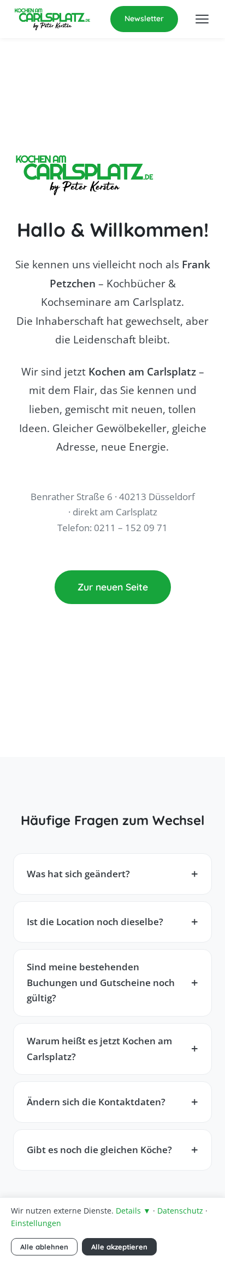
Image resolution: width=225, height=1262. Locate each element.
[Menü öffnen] (202, 19)
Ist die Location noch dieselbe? (95, 921)
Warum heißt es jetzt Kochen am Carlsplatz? (99, 1049)
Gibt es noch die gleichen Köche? (99, 1149)
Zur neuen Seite (113, 587)
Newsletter (144, 18)
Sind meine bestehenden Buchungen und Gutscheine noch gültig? (101, 982)
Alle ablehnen (44, 1246)
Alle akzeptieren (119, 1246)
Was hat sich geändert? (78, 873)
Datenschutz (180, 1210)
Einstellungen (36, 1223)
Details (133, 1210)
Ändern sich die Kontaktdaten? (96, 1101)
